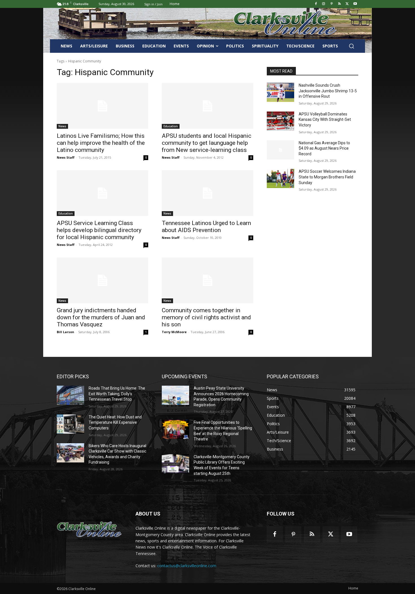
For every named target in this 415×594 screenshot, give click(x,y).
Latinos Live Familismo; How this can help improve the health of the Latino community (101, 142)
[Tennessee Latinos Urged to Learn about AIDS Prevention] (207, 193)
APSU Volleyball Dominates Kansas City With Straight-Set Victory (325, 119)
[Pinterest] (331, 4)
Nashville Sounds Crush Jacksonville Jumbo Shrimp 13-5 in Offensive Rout (328, 91)
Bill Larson (65, 332)
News (62, 126)
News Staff (66, 157)
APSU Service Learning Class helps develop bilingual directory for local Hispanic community (99, 230)
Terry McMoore (174, 332)
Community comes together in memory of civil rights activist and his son (206, 317)
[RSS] (339, 4)
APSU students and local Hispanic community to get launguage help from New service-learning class (206, 142)
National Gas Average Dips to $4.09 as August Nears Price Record (324, 148)
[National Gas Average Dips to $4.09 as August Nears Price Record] (280, 150)
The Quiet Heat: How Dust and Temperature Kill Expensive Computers (115, 422)
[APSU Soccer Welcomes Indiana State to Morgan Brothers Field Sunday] (280, 178)
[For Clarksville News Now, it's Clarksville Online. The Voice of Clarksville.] (89, 529)
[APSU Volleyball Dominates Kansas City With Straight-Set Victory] (280, 121)
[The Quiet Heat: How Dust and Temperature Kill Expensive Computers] (70, 424)
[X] (347, 4)
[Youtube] (355, 4)
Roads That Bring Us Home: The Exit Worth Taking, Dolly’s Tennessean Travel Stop (117, 393)
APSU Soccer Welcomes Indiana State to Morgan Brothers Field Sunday (327, 177)
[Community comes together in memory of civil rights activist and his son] (207, 280)
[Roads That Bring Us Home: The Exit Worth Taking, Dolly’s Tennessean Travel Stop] (70, 395)
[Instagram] (323, 4)
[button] (351, 46)
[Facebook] (316, 4)
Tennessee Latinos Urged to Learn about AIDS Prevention (206, 226)
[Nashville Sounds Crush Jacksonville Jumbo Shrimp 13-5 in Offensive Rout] (280, 92)
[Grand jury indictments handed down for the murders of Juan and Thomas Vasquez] (102, 280)
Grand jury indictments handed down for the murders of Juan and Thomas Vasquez (101, 317)
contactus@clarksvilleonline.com (186, 565)
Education (170, 126)
